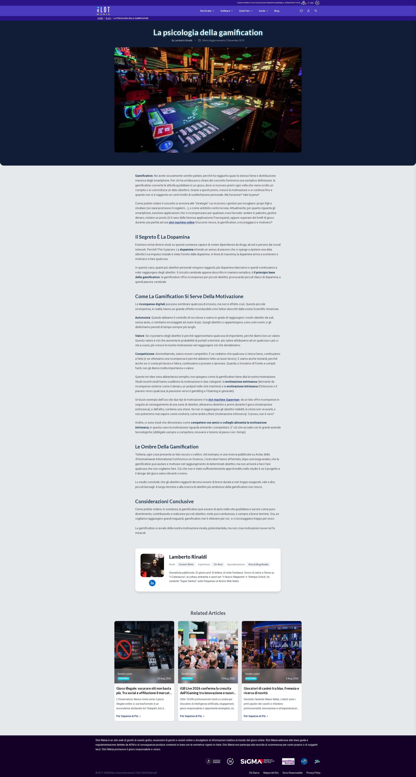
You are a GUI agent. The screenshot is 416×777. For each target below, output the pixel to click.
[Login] (308, 11)
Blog (276, 11)
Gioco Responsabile (293, 772)
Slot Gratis (205, 11)
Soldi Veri (244, 11)
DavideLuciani (125, 674)
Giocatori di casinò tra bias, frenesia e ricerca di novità (271, 690)
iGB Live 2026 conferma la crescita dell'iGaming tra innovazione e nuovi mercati (207, 690)
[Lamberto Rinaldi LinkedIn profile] (152, 583)
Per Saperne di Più (127, 716)
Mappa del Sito (271, 772)
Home (100, 18)
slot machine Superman (223, 399)
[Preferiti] (301, 11)
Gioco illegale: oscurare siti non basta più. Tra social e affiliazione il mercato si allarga (143, 690)
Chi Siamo (254, 772)
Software (225, 11)
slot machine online (182, 222)
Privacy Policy (313, 772)
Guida (262, 11)
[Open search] (316, 11)
